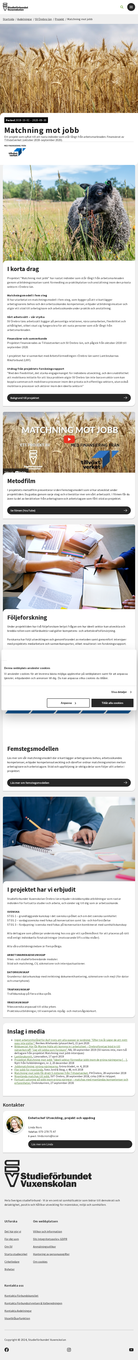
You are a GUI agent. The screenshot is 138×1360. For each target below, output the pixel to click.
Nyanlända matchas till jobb (31, 1076)
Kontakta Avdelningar (18, 1311)
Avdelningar (24, 19)
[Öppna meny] (131, 7)
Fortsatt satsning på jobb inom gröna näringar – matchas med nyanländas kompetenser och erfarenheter (71, 1081)
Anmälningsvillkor (44, 1246)
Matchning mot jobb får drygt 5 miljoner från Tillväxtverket (51, 1073)
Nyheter (9, 1269)
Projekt (59, 19)
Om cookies (40, 1261)
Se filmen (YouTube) (22, 510)
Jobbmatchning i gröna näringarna (36, 1066)
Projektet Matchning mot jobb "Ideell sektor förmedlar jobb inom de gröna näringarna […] (70, 1059)
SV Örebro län (43, 19)
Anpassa (66, 702)
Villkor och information (47, 1231)
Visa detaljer (119, 691)
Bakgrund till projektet (24, 398)
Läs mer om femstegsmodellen (29, 782)
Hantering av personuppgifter (51, 1254)
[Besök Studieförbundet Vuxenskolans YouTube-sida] (131, 1351)
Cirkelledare (11, 1261)
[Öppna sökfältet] (122, 7)
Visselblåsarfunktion (17, 1318)
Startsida (8, 19)
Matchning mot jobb (80, 19)
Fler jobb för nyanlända (28, 1069)
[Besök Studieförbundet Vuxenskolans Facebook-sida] (6, 1351)
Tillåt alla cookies (112, 702)
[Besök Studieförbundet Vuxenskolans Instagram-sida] (69, 1351)
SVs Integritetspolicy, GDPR (50, 1239)
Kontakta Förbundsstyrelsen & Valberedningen (33, 1303)
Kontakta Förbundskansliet (21, 1295)
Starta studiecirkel (15, 1254)
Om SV (8, 1246)
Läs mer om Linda (42, 1144)
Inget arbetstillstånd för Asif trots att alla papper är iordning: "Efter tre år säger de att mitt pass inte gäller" (70, 1041)
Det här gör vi (12, 1231)
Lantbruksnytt (23, 1056)
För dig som (11, 1239)
